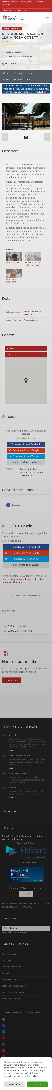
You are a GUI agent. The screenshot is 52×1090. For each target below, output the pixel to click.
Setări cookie (14, 1084)
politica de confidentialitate (26, 1076)
